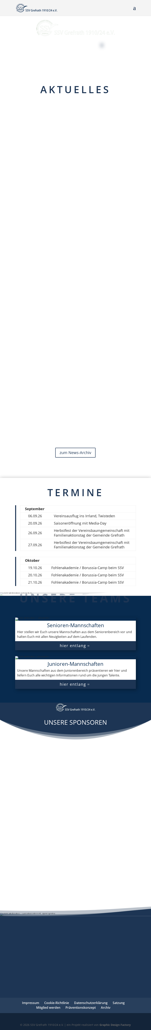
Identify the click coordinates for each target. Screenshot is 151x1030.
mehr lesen (71, 167)
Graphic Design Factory (115, 1025)
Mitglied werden (48, 1007)
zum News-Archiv (75, 452)
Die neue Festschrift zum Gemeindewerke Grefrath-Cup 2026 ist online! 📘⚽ (95, 388)
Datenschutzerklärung (91, 1003)
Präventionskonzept (80, 1007)
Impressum (30, 1003)
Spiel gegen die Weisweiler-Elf (94, 326)
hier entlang (73, 645)
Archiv (105, 1007)
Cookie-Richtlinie (56, 1003)
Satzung (119, 1003)
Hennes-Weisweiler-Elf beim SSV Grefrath (92, 258)
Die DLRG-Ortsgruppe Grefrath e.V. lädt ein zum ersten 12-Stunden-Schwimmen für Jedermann (91, 116)
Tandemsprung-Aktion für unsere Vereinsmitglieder (89, 192)
